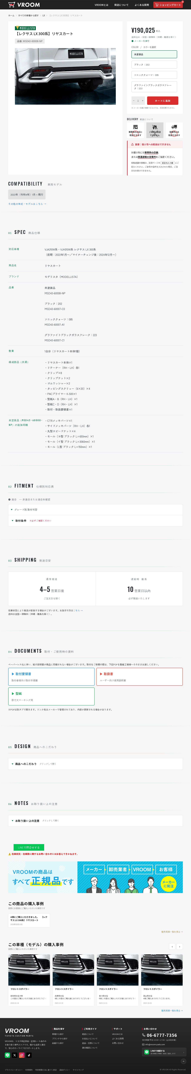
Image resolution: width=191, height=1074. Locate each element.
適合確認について (90, 1047)
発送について (88, 1034)
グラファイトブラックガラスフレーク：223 (152, 87)
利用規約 (29, 1069)
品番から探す (58, 1043)
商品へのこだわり (35, 764)
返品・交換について (91, 1043)
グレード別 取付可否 (25, 509)
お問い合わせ (118, 1043)
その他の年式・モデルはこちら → (27, 204)
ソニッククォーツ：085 (146, 74)
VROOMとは (117, 1034)
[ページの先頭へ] (183, 1061)
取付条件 (33, 521)
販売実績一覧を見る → (172, 931)
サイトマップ (78, 1069)
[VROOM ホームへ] (24, 5)
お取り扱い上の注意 (37, 821)
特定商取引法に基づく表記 (46, 1069)
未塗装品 (138, 54)
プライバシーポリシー (14, 1069)
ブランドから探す (60, 1038)
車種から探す (58, 1034)
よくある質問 (118, 1038)
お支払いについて (90, 1038)
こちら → (78, 610)
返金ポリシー (64, 1069)
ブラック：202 (142, 64)
